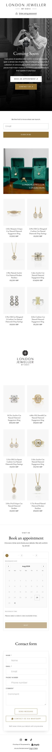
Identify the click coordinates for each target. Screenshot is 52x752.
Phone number (12, 678)
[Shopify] (35, 744)
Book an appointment (25, 79)
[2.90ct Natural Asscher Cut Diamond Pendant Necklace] (14, 256)
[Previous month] (8, 566)
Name (9, 655)
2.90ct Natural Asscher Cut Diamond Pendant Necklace (14, 275)
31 (15, 603)
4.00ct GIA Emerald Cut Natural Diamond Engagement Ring (38, 417)
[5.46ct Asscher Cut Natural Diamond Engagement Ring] (38, 256)
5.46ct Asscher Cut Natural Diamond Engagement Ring (37, 275)
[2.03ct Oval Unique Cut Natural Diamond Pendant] (14, 486)
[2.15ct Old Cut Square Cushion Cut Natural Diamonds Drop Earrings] (14, 442)
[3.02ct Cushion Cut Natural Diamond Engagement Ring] (38, 300)
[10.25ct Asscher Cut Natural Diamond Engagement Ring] (14, 398)
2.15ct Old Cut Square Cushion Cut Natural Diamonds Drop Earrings (14, 461)
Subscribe (26, 135)
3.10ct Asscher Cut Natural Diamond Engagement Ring (37, 461)
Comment (10, 688)
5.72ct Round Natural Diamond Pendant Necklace (37, 505)
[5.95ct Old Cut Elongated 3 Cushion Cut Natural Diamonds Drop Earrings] (14, 300)
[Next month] (43, 566)
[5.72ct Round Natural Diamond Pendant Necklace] (38, 486)
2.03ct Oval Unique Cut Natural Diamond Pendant (14, 505)
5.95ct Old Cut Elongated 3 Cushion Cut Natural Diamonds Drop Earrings (14, 319)
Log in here (33, 748)
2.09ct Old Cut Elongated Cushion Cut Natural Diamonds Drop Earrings (38, 231)
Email (9, 666)
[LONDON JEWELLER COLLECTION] (26, 171)
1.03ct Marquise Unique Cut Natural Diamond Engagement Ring (14, 231)
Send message (26, 711)
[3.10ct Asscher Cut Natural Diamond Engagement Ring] (38, 442)
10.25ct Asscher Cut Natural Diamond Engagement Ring (14, 417)
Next (26, 625)
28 (37, 597)
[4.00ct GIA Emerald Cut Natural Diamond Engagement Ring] (38, 398)
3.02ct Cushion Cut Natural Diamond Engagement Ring (38, 319)
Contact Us (25, 87)
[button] (25, 13)
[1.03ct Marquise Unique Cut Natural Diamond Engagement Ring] (14, 212)
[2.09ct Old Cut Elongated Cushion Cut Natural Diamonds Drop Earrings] (38, 212)
